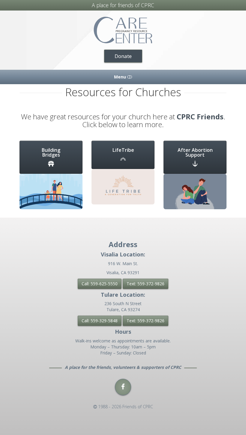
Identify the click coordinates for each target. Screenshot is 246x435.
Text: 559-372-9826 (145, 283)
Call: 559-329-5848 (100, 320)
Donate (123, 56)
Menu (120, 77)
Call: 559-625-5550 (100, 283)
